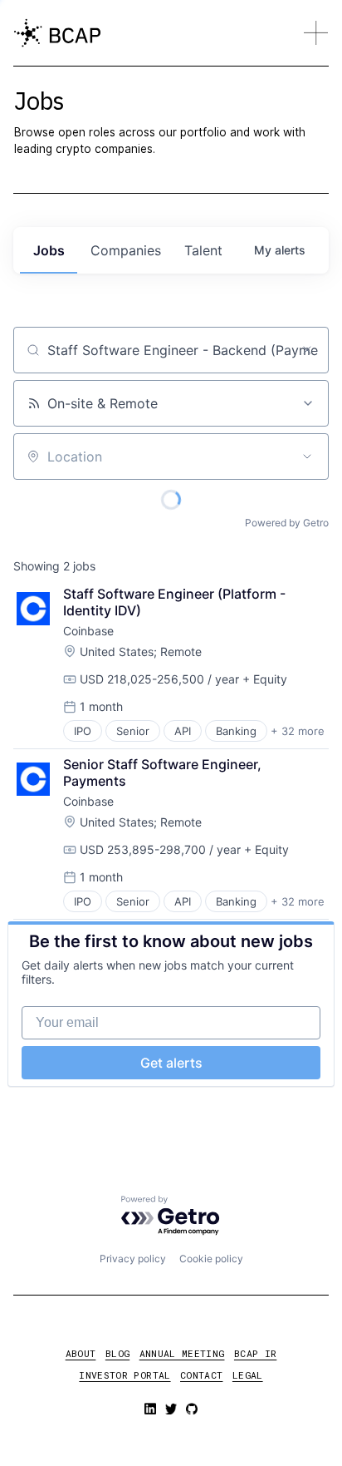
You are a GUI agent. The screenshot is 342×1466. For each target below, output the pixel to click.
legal (247, 1375)
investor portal (124, 1375)
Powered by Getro (287, 522)
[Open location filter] (307, 456)
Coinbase (88, 631)
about (81, 1353)
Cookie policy (211, 1258)
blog (117, 1353)
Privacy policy (133, 1258)
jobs (49, 250)
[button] (315, 32)
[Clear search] (307, 350)
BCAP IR (255, 1353)
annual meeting (182, 1353)
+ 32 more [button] (298, 731)
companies (125, 250)
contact (201, 1375)
